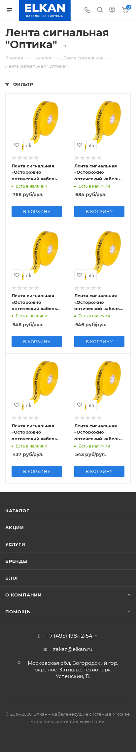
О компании (23, 594)
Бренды (16, 561)
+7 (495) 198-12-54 (69, 636)
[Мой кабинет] (112, 10)
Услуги (15, 544)
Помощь (17, 611)
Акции (14, 527)
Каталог (17, 510)
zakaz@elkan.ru (72, 649)
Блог (12, 578)
